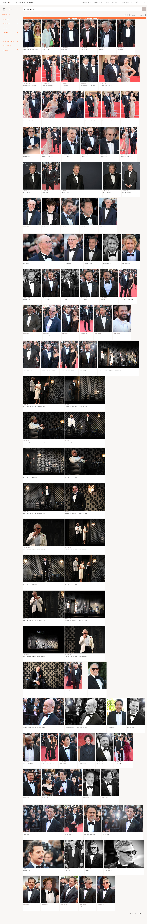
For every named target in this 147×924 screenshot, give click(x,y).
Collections (98, 2)
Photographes (86, 2)
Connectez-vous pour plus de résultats (84, 18)
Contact (115, 2)
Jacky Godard (5, 14)
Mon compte (126, 2)
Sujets (107, 2)
